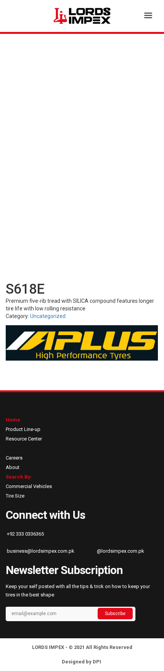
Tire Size (15, 496)
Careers (14, 458)
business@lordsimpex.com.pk (40, 551)
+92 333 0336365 (25, 534)
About (12, 467)
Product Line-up (23, 429)
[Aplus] (82, 343)
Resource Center (24, 439)
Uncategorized (48, 316)
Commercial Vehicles (29, 486)
